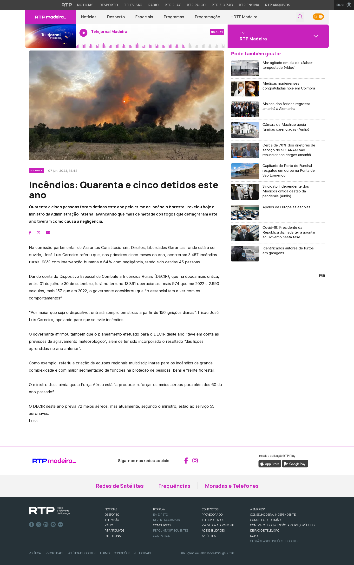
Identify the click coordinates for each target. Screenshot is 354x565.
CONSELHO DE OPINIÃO (265, 520)
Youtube (53, 524)
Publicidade (143, 553)
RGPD (254, 536)
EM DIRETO (160, 515)
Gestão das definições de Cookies (274, 541)
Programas (174, 16)
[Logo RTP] (49, 511)
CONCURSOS (161, 525)
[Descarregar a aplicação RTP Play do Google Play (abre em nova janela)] (295, 463)
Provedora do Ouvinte (218, 525)
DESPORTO (112, 515)
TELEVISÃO (112, 520)
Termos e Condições (115, 553)
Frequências (174, 485)
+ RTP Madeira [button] (244, 16)
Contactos (161, 536)
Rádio (153, 5)
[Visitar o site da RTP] (67, 5)
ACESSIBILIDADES (213, 530)
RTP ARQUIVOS (114, 530)
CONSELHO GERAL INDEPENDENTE (273, 515)
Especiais (144, 16)
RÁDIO (109, 525)
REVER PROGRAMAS (166, 520)
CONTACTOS (210, 509)
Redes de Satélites (120, 485)
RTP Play (173, 5)
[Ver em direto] (50, 36)
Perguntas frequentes (170, 530)
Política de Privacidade (46, 553)
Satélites (209, 536)
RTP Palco (196, 5)
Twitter (38, 524)
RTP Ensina (249, 5)
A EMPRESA (257, 509)
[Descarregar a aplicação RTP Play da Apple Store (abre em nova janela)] (269, 463)
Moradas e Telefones (232, 485)
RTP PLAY (159, 509)
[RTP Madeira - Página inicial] (50, 17)
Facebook (31, 524)
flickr (60, 524)
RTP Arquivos (277, 5)
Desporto (108, 5)
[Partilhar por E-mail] (48, 232)
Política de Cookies (82, 553)
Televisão (133, 5)
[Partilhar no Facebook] (30, 232)
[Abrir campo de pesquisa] (300, 17)
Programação (207, 16)
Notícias (85, 5)
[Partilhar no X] (39, 232)
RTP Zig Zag (222, 5)
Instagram (46, 524)
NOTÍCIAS (111, 509)
